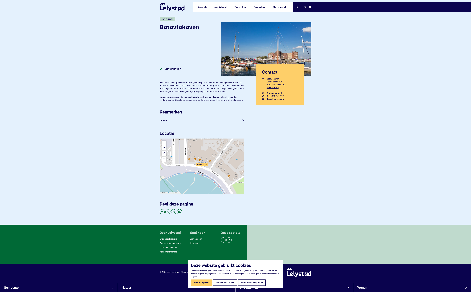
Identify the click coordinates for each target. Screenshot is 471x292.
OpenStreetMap (169, 192)
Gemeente (11, 287)
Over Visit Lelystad (168, 247)
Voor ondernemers (168, 252)
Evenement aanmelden (170, 243)
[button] (202, 166)
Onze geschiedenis (168, 239)
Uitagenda (195, 243)
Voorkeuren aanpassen (252, 282)
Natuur (126, 287)
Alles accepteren (201, 282)
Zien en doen (196, 239)
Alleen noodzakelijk (225, 282)
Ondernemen (249, 287)
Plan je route (273, 87)
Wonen (362, 287)
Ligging (163, 120)
